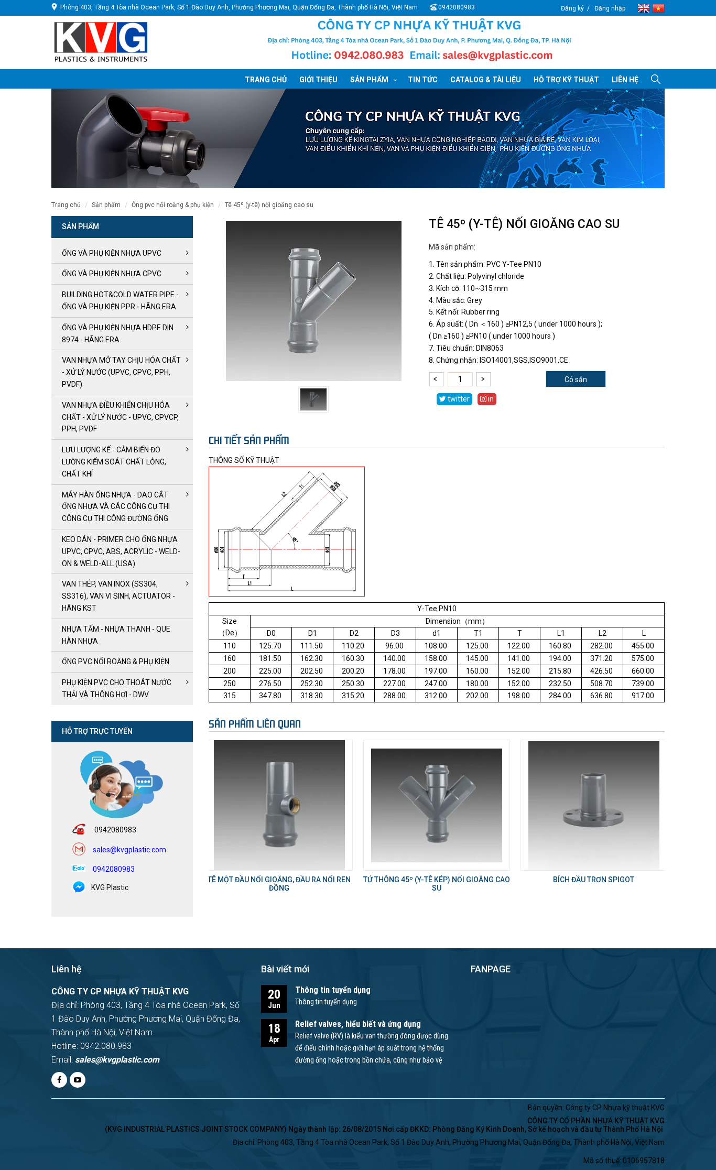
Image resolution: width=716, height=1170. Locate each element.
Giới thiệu (318, 79)
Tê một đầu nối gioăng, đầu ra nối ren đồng (279, 883)
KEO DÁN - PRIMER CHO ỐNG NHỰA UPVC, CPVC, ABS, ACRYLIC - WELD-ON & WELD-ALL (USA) (121, 551)
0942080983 (456, 7)
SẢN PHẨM (106, 205)
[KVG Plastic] (419, 42)
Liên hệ (625, 79)
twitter (458, 399)
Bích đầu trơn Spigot (593, 879)
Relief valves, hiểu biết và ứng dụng (358, 1024)
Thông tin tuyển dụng (333, 990)
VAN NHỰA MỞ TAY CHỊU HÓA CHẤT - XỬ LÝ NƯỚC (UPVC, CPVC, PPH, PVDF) (121, 372)
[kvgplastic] (100, 41)
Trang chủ (266, 79)
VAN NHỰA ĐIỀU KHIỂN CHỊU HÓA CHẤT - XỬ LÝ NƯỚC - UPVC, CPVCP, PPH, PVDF (120, 417)
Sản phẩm (369, 79)
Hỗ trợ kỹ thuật (566, 79)
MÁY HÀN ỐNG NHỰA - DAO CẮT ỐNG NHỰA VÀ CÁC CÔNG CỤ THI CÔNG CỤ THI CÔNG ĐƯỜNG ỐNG (116, 507)
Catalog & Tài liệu (485, 79)
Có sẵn (576, 379)
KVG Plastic (109, 887)
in (490, 399)
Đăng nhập (609, 8)
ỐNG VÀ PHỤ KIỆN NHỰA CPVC (111, 273)
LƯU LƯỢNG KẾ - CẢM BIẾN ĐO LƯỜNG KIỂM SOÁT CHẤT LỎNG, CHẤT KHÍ (114, 462)
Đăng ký (572, 8)
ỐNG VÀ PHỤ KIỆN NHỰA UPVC (111, 253)
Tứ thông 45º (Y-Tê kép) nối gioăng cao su (436, 883)
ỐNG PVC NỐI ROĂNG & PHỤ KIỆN (173, 205)
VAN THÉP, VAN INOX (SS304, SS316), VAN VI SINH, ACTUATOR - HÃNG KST (118, 596)
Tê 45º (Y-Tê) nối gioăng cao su (269, 205)
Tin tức (423, 79)
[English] (644, 7)
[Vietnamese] (658, 7)
